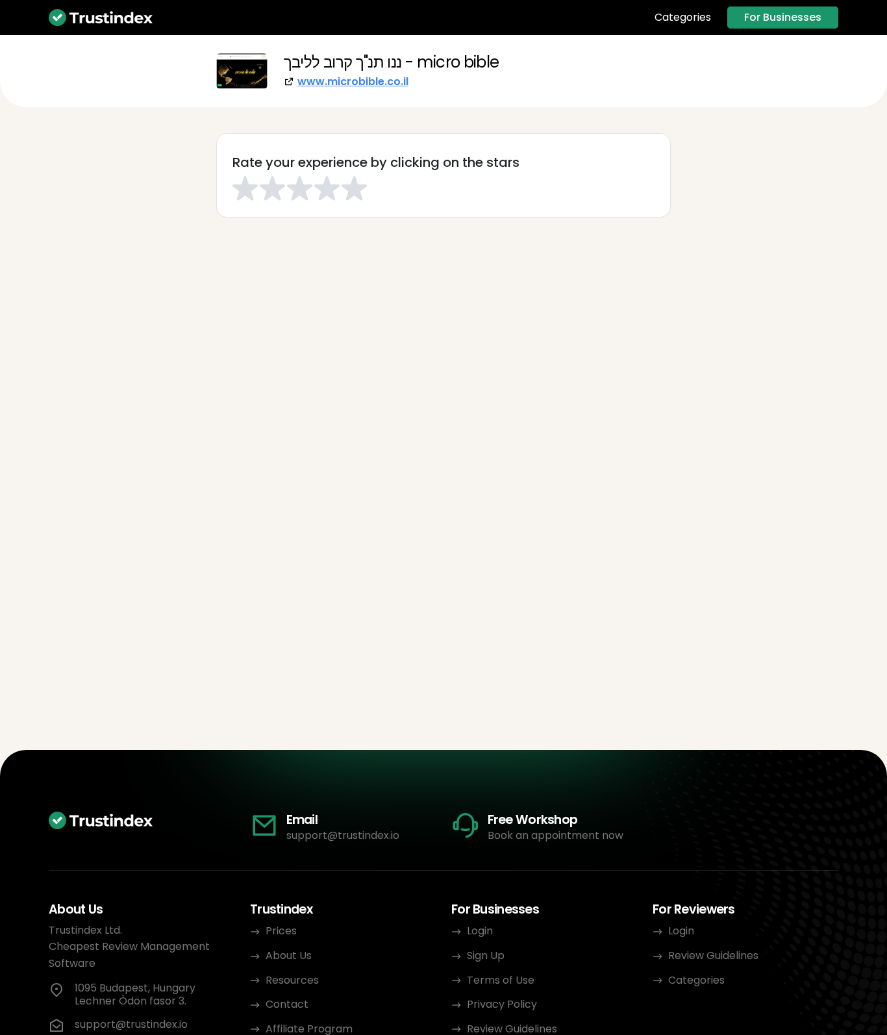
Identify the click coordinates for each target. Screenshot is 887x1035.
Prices (281, 930)
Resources (292, 980)
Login (480, 930)
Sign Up (486, 955)
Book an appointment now (555, 835)
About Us (289, 955)
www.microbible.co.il (352, 81)
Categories (683, 17)
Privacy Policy (502, 1004)
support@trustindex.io (342, 835)
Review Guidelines (713, 955)
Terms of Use (500, 980)
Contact (287, 1004)
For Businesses (782, 17)
